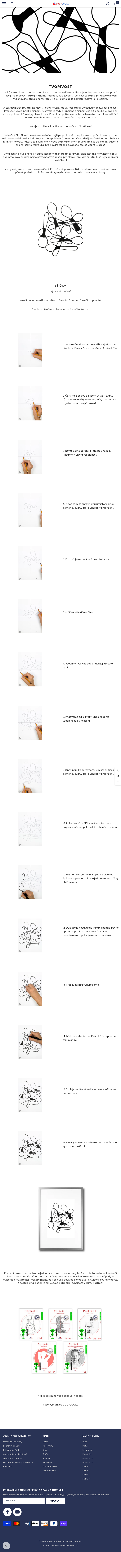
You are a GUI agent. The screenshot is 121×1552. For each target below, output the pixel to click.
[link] (60, 40)
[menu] (4, 3)
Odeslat (55, 1500)
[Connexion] (108, 4)
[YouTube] (17, 1512)
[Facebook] (7, 1512)
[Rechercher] (12, 3)
